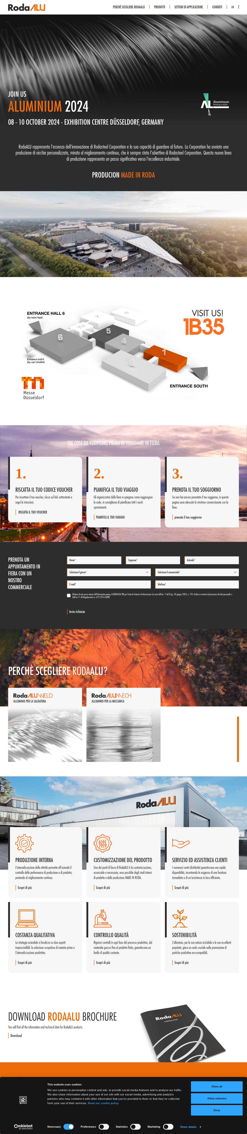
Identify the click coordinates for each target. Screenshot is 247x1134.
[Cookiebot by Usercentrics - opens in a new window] (23, 1127)
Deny (217, 1110)
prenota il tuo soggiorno (188, 517)
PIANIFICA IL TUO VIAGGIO (110, 517)
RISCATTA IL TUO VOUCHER (32, 512)
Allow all (216, 1086)
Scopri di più (23, 759)
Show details (188, 1126)
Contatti (217, 7)
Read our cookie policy (103, 1103)
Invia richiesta (77, 612)
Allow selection (217, 1098)
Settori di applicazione (188, 7)
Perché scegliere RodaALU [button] (129, 7)
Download (16, 1036)
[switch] (104, 1127)
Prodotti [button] (159, 7)
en (232, 7)
